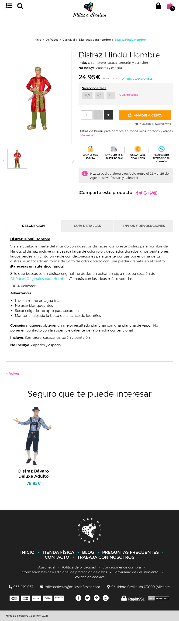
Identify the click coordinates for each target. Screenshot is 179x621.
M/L (99, 95)
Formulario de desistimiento (136, 572)
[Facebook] (137, 193)
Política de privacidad (79, 567)
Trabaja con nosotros (105, 557)
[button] (108, 115)
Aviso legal (46, 567)
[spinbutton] (87, 115)
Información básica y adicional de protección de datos (64, 572)
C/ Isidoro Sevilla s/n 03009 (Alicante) (141, 587)
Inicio (27, 552)
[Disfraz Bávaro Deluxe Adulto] (30, 435)
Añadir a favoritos (155, 124)
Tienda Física (58, 552)
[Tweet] (141, 193)
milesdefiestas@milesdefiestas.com (72, 587)
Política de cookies (89, 577)
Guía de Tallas (87, 226)
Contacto (57, 557)
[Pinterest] (151, 193)
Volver (14, 373)
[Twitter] (87, 598)
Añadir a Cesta (147, 115)
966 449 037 (23, 587)
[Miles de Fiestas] (89, 9)
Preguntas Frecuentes (130, 552)
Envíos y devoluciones (143, 226)
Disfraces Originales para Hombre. (39, 278)
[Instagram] (155, 193)
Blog (88, 552)
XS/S (87, 95)
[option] (34, 449)
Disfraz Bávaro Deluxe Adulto (33, 474)
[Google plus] (146, 193)
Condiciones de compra (122, 567)
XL (110, 95)
